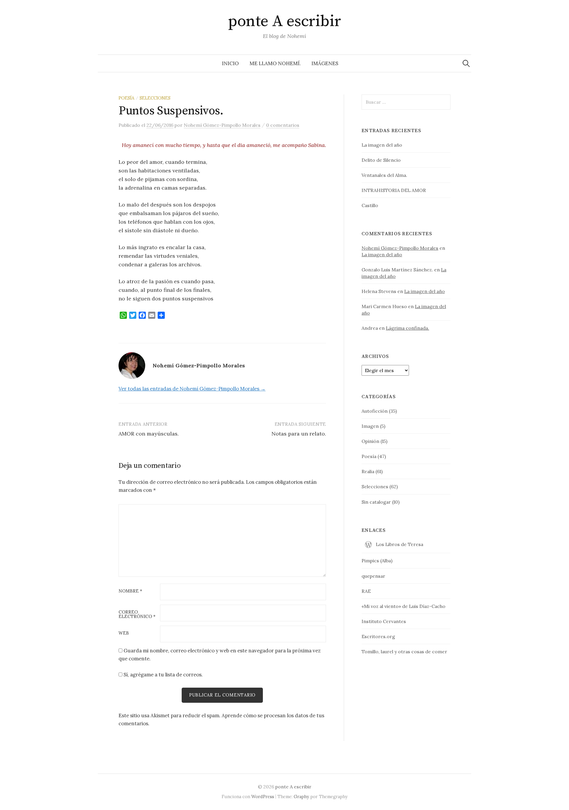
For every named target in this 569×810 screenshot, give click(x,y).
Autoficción (375, 411)
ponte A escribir (284, 21)
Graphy (301, 796)
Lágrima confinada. (407, 328)
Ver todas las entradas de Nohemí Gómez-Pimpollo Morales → (192, 388)
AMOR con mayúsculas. (149, 433)
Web (124, 633)
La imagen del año (382, 145)
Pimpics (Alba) (377, 561)
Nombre (130, 591)
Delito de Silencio (381, 160)
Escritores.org (378, 636)
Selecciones (155, 98)
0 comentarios (282, 125)
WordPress (262, 796)
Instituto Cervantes (384, 621)
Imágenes (324, 63)
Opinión (370, 441)
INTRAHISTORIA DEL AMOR (394, 190)
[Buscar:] (466, 63)
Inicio (230, 63)
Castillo (370, 205)
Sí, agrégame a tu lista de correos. (162, 674)
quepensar (373, 576)
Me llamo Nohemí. (275, 63)
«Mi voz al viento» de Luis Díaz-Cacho (403, 606)
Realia (368, 471)
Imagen (370, 426)
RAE (366, 591)
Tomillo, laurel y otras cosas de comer (404, 651)
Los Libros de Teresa (399, 544)
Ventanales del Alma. (384, 175)
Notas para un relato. (298, 433)
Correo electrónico (137, 614)
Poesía (126, 98)
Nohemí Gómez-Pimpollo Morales (400, 248)
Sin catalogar (376, 502)
